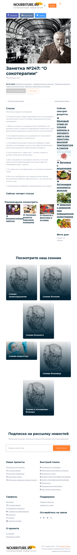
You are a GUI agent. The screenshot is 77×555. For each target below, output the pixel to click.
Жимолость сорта (48, 474)
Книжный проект (15, 477)
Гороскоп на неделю (16, 467)
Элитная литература (16, 474)
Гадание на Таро (14, 521)
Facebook (13, 15)
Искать (11, 502)
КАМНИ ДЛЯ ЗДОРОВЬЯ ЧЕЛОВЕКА (56, 477)
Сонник (11, 518)
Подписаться (61, 448)
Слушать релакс (14, 470)
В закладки (32, 91)
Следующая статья (61, 101)
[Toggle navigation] (60, 4)
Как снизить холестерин (51, 489)
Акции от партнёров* (16, 91)
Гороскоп (12, 515)
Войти (52, 6)
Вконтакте (28, 15)
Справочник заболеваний (18, 511)
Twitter (41, 15)
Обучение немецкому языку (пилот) (22, 480)
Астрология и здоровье (51, 467)
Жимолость (46, 483)
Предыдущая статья (16, 101)
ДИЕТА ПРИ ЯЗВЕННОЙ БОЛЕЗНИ (55, 480)
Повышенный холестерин (52, 486)
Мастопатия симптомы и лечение (55, 470)
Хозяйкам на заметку (16, 508)
